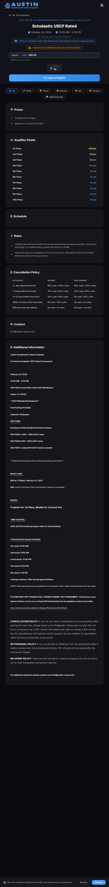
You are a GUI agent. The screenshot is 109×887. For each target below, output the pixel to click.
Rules (28, 91)
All (13, 91)
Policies (63, 91)
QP (79, 91)
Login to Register (56, 78)
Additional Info (56, 97)
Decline (83, 882)
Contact (96, 91)
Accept (98, 882)
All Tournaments (20, 15)
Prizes (46, 91)
